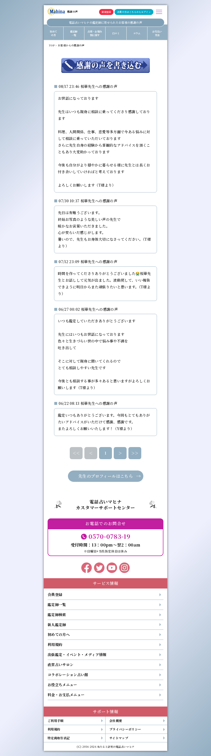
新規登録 (106, 12)
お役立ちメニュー (62, 684)
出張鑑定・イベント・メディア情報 (77, 654)
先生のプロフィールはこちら (105, 476)
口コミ (115, 33)
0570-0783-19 (109, 536)
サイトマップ (118, 738)
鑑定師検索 (57, 614)
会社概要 (115, 720)
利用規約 (55, 644)
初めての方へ (59, 634)
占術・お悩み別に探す (94, 33)
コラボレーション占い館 (68, 674)
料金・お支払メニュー (66, 694)
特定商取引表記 (59, 738)
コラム (136, 33)
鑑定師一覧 (73, 33)
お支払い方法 (157, 33)
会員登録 (55, 594)
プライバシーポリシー (125, 729)
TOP (52, 45)
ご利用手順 (56, 720)
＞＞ (135, 453)
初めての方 (53, 33)
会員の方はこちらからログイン (134, 12)
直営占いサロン (60, 664)
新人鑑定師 (57, 624)
